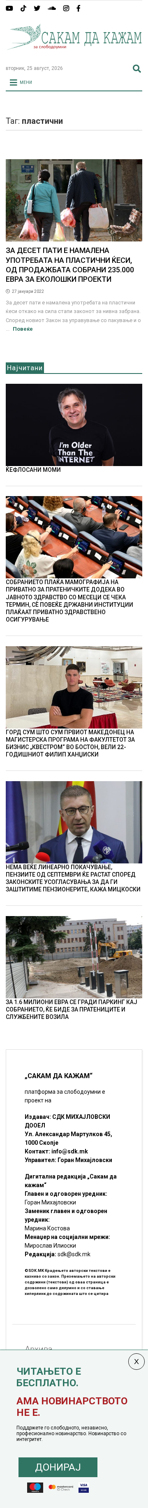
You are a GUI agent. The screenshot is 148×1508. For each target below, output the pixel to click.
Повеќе (23, 329)
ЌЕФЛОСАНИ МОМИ (33, 469)
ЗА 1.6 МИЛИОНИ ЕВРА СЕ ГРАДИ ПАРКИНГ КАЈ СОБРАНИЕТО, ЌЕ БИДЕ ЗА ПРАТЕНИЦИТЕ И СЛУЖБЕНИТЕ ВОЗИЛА (71, 1009)
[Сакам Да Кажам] (74, 55)
